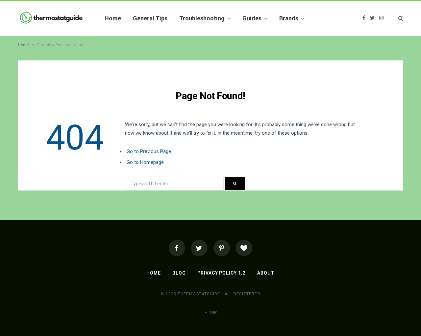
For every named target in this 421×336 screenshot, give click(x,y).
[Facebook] (177, 248)
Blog (179, 273)
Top (212, 312)
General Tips (150, 18)
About (266, 273)
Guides (251, 18)
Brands (288, 18)
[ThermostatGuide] (51, 18)
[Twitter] (199, 248)
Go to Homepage (145, 162)
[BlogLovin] (244, 248)
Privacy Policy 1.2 (221, 273)
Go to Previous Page (149, 151)
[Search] (397, 18)
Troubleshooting (202, 18)
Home (113, 18)
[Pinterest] (221, 248)
